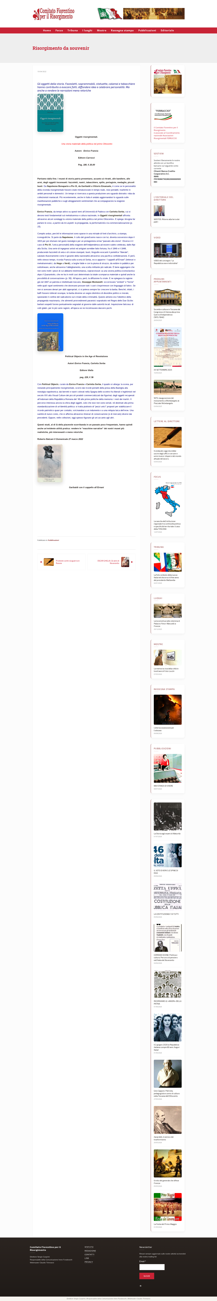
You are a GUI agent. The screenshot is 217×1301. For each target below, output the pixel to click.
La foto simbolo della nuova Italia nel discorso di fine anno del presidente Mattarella (166, 577)
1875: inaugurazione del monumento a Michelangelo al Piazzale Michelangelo (166, 400)
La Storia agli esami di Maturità (167, 833)
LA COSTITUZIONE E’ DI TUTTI (166, 914)
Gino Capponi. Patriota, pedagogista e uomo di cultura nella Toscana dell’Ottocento (167, 1093)
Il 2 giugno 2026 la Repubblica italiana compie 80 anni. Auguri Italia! (167, 1047)
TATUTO (90, 1247)
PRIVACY (89, 1262)
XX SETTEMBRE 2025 (163, 370)
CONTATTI (90, 1255)
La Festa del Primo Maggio (165, 1224)
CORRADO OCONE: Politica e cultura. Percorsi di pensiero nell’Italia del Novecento (166, 957)
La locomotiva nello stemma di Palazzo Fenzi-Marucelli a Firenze (167, 623)
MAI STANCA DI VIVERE (163, 786)
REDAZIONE (90, 1251)
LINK (87, 1258)
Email (142, 1261)
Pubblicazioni (53, 540)
